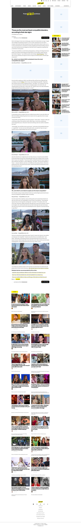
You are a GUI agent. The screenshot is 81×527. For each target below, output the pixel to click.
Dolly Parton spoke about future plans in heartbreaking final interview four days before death (20, 469)
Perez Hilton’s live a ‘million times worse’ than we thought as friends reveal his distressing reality (66, 54)
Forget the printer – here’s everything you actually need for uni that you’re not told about (40, 386)
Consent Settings (40, 516)
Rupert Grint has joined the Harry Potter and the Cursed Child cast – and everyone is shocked (19, 326)
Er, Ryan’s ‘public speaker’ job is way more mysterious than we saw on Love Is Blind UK (66, 100)
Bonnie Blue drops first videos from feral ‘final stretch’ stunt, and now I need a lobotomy (65, 95)
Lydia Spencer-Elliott (17, 37)
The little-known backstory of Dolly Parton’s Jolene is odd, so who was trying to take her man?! (40, 326)
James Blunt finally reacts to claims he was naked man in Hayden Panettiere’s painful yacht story (66, 106)
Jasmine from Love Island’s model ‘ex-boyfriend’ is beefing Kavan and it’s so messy (40, 428)
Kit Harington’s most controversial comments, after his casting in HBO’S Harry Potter (39, 346)
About (40, 507)
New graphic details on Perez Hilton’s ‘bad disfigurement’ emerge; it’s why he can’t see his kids (20, 489)
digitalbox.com (41, 525)
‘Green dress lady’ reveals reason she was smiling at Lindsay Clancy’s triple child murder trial (40, 449)
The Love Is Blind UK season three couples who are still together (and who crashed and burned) (66, 49)
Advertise (63, 0)
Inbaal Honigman (40, 54)
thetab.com (38, 523)
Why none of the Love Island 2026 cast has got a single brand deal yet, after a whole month (20, 386)
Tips (67, 0)
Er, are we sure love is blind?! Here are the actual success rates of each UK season (20, 305)
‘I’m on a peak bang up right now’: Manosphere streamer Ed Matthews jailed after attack (40, 469)
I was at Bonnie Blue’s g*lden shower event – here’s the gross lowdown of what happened (66, 44)
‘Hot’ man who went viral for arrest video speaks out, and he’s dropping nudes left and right (65, 39)
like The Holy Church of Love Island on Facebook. (39, 268)
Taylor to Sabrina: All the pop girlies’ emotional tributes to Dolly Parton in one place (40, 489)
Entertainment (24, 37)
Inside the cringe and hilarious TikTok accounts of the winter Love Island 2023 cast (28, 272)
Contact (59, 0)
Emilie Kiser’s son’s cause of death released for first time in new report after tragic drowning (19, 346)
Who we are (54, 0)
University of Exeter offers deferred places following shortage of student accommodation (66, 90)
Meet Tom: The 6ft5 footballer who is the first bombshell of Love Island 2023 (27, 274)
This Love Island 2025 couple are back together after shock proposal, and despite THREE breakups (20, 428)
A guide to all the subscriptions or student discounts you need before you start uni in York (40, 365)
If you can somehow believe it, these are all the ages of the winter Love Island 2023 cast (29, 277)
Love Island (18, 279)
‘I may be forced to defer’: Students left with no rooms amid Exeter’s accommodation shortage (39, 407)
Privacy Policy (40, 518)
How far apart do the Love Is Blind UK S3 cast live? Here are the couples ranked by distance (40, 305)
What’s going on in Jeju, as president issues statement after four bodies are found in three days (20, 449)
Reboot (22, 81)
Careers (40, 509)
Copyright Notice (40, 514)
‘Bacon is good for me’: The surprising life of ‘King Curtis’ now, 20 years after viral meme (20, 365)
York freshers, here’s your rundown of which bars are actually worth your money (20, 407)
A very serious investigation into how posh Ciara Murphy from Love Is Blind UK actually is (66, 111)
